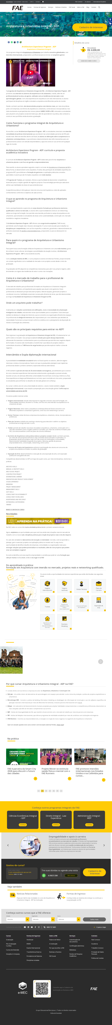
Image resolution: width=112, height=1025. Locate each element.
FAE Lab (10, 694)
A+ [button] (31, 2)
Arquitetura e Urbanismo (31, 52)
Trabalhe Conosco (97, 948)
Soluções (13, 954)
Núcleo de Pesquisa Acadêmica (75, 955)
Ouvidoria (94, 944)
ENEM (29, 944)
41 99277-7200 (53, 875)
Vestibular (30, 940)
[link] (9, 2)
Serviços (50, 7)
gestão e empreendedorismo (31, 231)
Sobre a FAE (80, 7)
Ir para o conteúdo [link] (17, 1)
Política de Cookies (97, 958)
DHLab (10, 706)
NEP (9, 712)
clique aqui (60, 725)
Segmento (35, 916)
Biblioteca (72, 950)
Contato (93, 7)
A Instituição (53, 944)
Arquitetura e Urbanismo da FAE (59, 167)
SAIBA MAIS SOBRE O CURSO (89, 61)
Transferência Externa (34, 952)
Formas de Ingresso (40, 7)
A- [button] (33, 1)
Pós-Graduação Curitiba (11, 945)
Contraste (38, 1)
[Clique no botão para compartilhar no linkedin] (18, 42)
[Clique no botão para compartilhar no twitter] (15, 42)
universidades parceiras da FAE (16, 391)
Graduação (19, 14)
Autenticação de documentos (74, 941)
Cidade (8, 916)
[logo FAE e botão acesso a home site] (6, 4)
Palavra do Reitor (55, 940)
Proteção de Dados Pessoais (97, 953)
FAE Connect (78, 2)
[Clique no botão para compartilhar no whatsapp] (12, 42)
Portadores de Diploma (34, 956)
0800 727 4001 (51, 927)
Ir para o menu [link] (25, 1)
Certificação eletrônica (76, 946)
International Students (99, 2)
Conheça (23, 825)
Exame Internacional (33, 948)
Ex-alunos (88, 2)
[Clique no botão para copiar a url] (21, 42)
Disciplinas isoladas (33, 960)
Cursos (29, 7)
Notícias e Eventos (61, 7)
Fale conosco (71, 875)
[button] (41, 1)
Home (7, 14)
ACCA (80, 702)
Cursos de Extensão (12, 950)
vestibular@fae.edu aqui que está (21, 872)
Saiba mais (94, 919)
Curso (58, 916)
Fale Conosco (95, 940)
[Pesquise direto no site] (98, 7)
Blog (87, 7)
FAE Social (72, 7)
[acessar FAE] (94, 988)
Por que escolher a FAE (56, 948)
